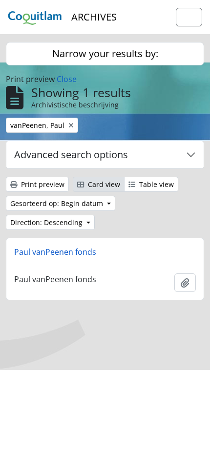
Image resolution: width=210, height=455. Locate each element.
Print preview (41, 184)
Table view (155, 184)
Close (67, 79)
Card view (103, 184)
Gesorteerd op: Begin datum (57, 203)
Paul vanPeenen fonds (55, 252)
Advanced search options (71, 154)
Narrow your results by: (105, 53)
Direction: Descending (47, 222)
